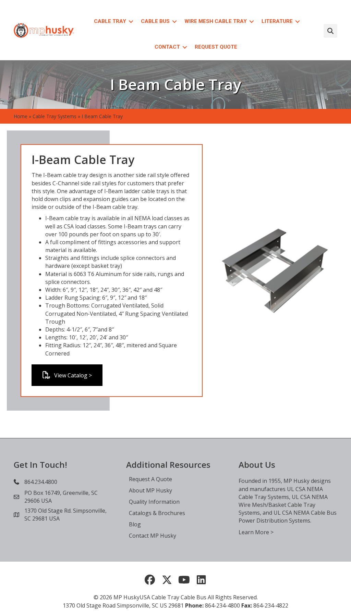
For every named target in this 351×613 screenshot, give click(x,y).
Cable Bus (155, 21)
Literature (277, 21)
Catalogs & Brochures (157, 513)
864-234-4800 (222, 605)
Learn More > (256, 532)
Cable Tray (110, 21)
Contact (167, 47)
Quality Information (154, 501)
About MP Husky (150, 490)
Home (20, 116)
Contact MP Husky (152, 535)
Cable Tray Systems (54, 116)
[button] (131, 21)
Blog (135, 524)
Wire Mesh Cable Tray (215, 21)
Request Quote (216, 47)
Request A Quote (150, 479)
